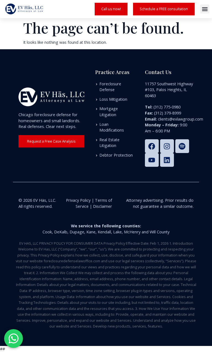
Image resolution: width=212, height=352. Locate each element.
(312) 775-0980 (167, 107)
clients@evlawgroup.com (180, 119)
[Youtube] (152, 160)
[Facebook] (152, 146)
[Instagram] (167, 146)
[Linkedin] (167, 160)
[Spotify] (182, 146)
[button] (204, 8)
